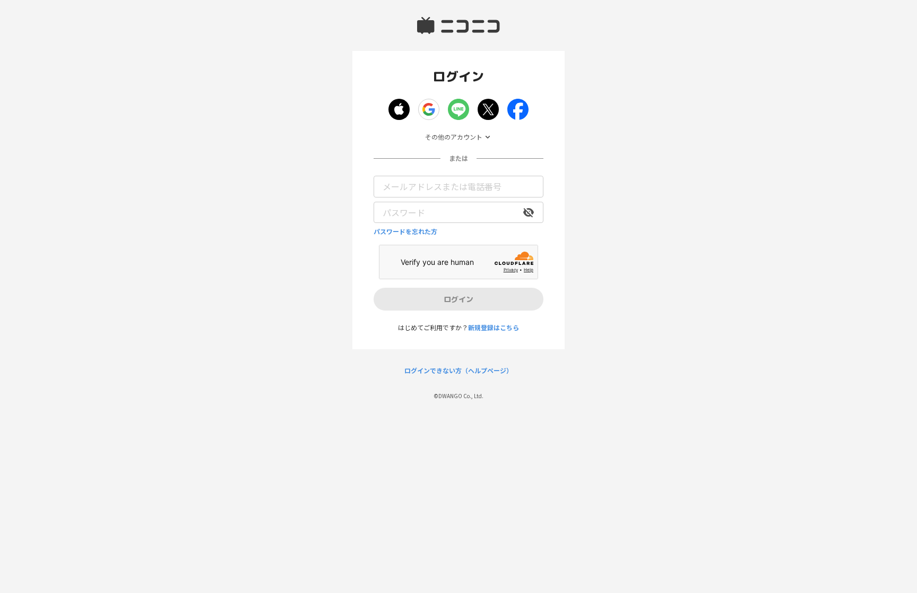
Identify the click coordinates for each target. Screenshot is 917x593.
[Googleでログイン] (428, 109)
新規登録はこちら (493, 327)
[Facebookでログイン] (518, 109)
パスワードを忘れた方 (405, 231)
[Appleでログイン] (399, 109)
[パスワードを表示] (528, 212)
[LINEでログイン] (458, 109)
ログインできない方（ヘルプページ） (458, 370)
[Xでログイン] (488, 109)
